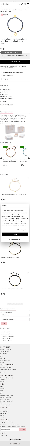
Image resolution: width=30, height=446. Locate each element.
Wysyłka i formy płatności (7, 336)
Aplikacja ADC (3, 379)
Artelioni (5, 93)
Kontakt (2, 362)
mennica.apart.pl (4, 409)
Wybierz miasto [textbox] (5, 315)
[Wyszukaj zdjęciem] (4, 14)
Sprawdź (4, 323)
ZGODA (15, 234)
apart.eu (2, 417)
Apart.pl (1, 9)
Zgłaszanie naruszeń (5, 404)
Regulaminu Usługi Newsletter (19, 426)
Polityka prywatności (5, 399)
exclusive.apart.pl (4, 411)
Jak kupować (3, 353)
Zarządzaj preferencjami (15, 239)
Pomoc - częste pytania (5, 349)
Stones (6, 94)
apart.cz (2, 415)
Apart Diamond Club (6, 338)
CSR (1, 392)
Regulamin (2, 356)
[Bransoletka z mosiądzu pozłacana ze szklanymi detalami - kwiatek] (10, 151)
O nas (1, 386)
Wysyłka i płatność (4, 351)
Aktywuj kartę (3, 371)
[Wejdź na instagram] (13, 439)
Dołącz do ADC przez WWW (6, 377)
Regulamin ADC (3, 381)
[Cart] (24, 4)
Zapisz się (22, 429)
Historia (2, 390)
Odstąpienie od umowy (5, 360)
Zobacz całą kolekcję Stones (15, 304)
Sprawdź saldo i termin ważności (8, 369)
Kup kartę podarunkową (5, 367)
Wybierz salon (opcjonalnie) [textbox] (8, 319)
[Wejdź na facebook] (10, 439)
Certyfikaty (2, 358)
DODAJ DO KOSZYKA (15, 61)
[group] (11, 158)
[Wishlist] (22, 3)
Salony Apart (3, 388)
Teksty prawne (3, 403)
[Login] (19, 3)
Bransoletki (8, 9)
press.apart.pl (3, 413)
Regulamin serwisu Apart (6, 397)
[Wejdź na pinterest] (19, 439)
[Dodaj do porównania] (1, 78)
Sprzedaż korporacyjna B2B (6, 395)
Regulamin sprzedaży (6, 340)
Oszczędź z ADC (11, 52)
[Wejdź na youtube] (16, 439)
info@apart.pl (3, 435)
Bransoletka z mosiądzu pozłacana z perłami (10, 257)
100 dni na (7, 68)
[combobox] (15, 315)
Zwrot (1, 355)
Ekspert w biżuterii (5, 332)
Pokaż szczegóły (21, 229)
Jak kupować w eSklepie (7, 334)
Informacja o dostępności (6, 401)
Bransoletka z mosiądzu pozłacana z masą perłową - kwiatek (13, 194)
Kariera (2, 393)
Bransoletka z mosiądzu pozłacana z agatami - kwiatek (12, 288)
